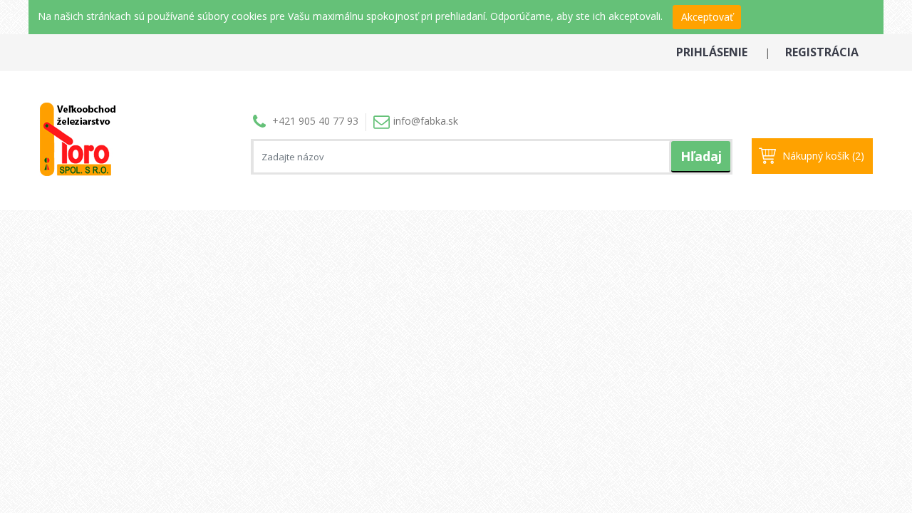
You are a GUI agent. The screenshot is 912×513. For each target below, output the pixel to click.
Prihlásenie (711, 52)
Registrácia (822, 52)
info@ (425, 121)
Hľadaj (701, 156)
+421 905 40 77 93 (315, 121)
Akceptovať (707, 17)
